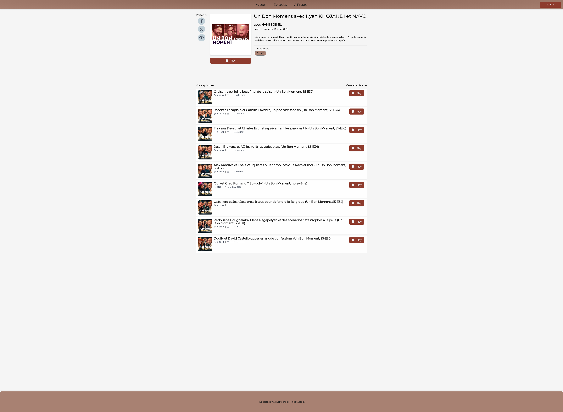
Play (233, 60)
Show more (263, 48)
